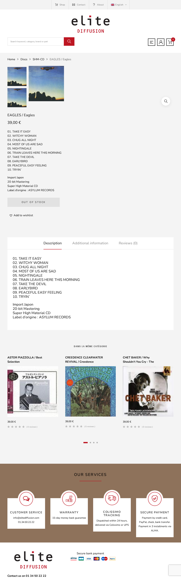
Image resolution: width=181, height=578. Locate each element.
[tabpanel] (32, 393)
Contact (81, 4)
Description (52, 243)
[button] (165, 101)
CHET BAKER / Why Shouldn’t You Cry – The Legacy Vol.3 (138, 362)
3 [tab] (93, 442)
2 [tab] (90, 442)
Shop (62, 4)
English (119, 4)
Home (11, 59)
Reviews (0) (128, 243)
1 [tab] (85, 442)
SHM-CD (38, 59)
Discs (24, 59)
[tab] (53, 243)
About (100, 4)
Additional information (90, 243)
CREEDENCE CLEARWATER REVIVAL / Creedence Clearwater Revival (84, 362)
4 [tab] (97, 442)
